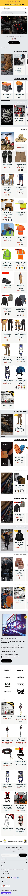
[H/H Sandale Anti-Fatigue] (7, 156)
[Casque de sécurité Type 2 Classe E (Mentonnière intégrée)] (20, 372)
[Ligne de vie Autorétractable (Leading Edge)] (20, 731)
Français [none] (12, 1)
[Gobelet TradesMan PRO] (19, 87)
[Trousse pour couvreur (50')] (7, 397)
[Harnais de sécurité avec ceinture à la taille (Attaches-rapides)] (20, 820)
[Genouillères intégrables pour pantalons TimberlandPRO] (19, 449)
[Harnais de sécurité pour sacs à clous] (20, 753)
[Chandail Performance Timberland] (20, 300)
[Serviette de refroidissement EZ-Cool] (7, 229)
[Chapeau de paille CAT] (20, 138)
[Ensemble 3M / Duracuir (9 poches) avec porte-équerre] (20, 798)
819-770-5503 (6, 873)
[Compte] (23, 8)
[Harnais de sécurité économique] (7, 820)
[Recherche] (25, 13)
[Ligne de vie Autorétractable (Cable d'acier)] (7, 731)
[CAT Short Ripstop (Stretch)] (20, 156)
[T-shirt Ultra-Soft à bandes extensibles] (20, 229)
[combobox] (14, 12)
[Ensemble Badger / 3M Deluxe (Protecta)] (19, 111)
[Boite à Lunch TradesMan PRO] (7, 87)
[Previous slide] (1, 47)
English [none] (18, 1)
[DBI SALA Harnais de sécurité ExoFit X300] (7, 372)
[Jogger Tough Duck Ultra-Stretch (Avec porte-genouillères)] (20, 325)
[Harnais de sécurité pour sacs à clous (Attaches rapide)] (7, 798)
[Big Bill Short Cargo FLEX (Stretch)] (20, 180)
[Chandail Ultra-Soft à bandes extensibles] (7, 254)
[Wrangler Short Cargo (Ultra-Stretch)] (7, 180)
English (5, 885)
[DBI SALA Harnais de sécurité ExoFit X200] (20, 350)
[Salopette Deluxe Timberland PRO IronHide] (20, 278)
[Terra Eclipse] (7, 278)
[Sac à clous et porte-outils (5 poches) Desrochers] (19, 563)
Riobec (6, 890)
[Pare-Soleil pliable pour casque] (20, 205)
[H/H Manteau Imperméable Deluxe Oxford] (19, 535)
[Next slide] (9, 47)
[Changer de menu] (2, 8)
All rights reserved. (12, 890)
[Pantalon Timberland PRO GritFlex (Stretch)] (7, 325)
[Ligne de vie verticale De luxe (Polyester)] (7, 754)
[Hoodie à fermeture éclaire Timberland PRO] (7, 300)
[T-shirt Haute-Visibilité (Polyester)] (20, 254)
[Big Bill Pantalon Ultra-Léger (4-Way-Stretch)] (7, 350)
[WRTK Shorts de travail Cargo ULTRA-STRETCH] (7, 205)
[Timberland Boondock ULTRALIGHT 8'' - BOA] (19, 60)
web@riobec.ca (6, 871)
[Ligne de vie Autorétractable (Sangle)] (20, 708)
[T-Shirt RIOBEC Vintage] (19, 478)
